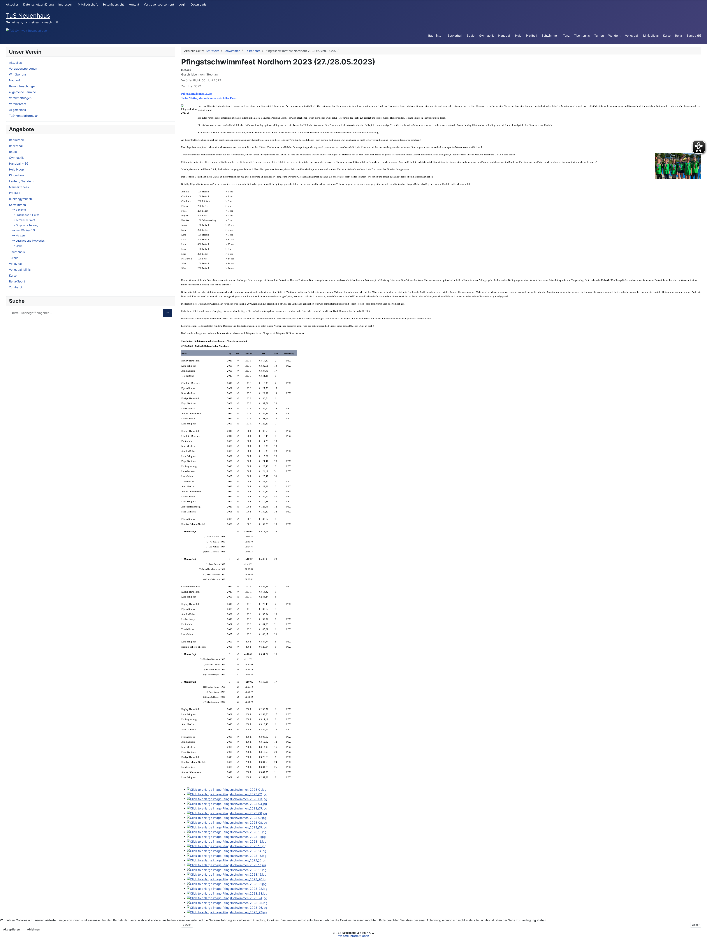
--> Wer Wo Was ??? (23, 230)
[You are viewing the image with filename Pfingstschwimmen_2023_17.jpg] (226, 865)
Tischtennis (582, 35)
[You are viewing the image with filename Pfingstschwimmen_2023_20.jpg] (227, 879)
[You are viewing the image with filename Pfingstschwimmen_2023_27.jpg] (227, 912)
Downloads (198, 4)
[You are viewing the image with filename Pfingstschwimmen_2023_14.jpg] (226, 850)
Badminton (435, 35)
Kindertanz (16, 175)
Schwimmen (550, 35)
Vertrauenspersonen (23, 68)
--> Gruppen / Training (25, 225)
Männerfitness (19, 187)
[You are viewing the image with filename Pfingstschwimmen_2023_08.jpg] (227, 822)
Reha (678, 35)
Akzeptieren (11, 929)
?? (167, 313)
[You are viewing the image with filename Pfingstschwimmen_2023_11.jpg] (226, 836)
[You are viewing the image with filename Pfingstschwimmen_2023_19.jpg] (226, 874)
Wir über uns (18, 74)
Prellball (531, 35)
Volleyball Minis (20, 269)
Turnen (599, 35)
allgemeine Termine (22, 92)
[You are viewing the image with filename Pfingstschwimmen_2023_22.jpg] (227, 888)
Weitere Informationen (353, 936)
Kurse (667, 35)
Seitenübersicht (113, 4)
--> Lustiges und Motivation (28, 240)
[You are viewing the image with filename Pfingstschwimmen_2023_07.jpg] (227, 817)
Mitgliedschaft (88, 4)
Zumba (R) (694, 35)
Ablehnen (33, 929)
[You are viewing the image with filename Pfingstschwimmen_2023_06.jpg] (227, 813)
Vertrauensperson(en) (159, 4)
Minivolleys (651, 35)
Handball (504, 35)
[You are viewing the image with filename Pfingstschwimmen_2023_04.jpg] (227, 803)
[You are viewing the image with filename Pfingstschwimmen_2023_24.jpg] (227, 898)
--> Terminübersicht (23, 220)
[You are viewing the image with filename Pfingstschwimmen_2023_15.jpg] (226, 855)
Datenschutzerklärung (38, 4)
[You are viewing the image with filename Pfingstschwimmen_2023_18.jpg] (226, 869)
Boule (470, 35)
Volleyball (632, 35)
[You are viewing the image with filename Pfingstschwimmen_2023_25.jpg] (227, 902)
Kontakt (134, 4)
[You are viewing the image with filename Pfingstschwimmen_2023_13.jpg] (226, 846)
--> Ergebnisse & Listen (25, 214)
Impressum (65, 4)
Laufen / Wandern (21, 181)
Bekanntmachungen (22, 86)
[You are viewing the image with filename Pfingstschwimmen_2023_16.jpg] (226, 860)
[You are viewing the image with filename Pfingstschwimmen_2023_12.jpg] (226, 841)
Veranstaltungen (20, 98)
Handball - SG (19, 163)
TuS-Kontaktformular (23, 115)
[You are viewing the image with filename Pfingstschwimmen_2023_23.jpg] (227, 893)
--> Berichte (19, 209)
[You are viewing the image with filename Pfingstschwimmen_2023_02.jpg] (227, 794)
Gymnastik (486, 35)
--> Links (17, 245)
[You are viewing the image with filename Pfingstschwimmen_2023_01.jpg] (226, 789)
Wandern (614, 35)
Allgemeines (17, 110)
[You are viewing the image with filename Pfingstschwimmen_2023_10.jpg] (226, 832)
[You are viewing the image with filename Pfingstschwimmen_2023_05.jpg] (227, 808)
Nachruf (14, 80)
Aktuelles (12, 4)
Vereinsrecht (17, 104)
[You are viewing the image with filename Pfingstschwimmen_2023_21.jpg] (227, 884)
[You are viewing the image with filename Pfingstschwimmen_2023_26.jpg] (227, 907)
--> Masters (18, 235)
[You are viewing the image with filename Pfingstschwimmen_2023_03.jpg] (227, 798)
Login (182, 4)
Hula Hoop (16, 169)
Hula (518, 35)
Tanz (566, 35)
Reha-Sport (17, 281)
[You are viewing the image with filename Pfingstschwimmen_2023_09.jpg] (227, 827)
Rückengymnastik (21, 199)
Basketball (455, 35)
